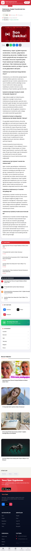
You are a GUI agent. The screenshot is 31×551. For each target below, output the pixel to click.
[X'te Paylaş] (7, 45)
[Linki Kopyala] (20, 45)
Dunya (4, 347)
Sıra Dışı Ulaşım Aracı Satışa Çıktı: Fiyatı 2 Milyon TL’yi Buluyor (14, 264)
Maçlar (17, 515)
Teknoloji (5, 341)
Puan (17, 518)
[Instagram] (10, 504)
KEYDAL (23, 542)
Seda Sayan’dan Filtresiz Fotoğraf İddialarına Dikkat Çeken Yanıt (15, 246)
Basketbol (4, 521)
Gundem (4, 331)
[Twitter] (7, 504)
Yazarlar (18, 523)
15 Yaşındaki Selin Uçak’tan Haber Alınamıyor (12, 252)
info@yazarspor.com (22, 538)
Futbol (10, 5)
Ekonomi (4, 334)
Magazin (4, 344)
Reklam (3, 541)
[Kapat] (29, 1)
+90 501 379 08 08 (22, 536)
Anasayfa (4, 5)
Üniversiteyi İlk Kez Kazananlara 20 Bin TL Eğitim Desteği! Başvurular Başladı (15, 258)
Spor (4, 338)
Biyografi (18, 526)
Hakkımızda (4, 536)
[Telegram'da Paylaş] (14, 45)
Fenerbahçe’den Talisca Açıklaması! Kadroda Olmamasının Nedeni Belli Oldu (15, 271)
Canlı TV (18, 521)
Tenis (3, 526)
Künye (3, 539)
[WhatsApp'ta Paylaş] (10, 45)
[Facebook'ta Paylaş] (17, 45)
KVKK (3, 544)
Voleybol (4, 523)
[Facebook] (3, 504)
